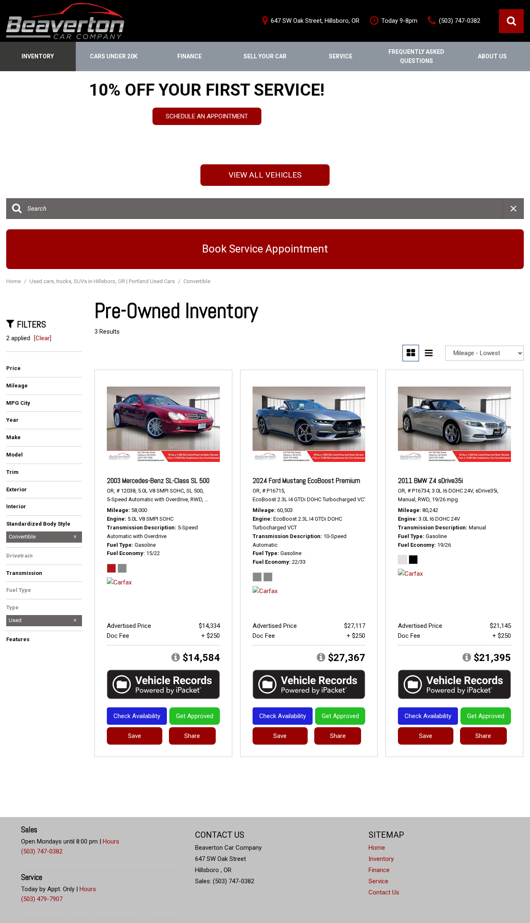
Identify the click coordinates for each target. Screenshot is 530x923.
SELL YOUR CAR (265, 123)
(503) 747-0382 (42, 851)
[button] (511, 21)
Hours (111, 841)
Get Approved (194, 716)
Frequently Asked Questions (416, 56)
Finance (189, 56)
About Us (492, 56)
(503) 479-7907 (42, 899)
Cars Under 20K (113, 56)
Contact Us (384, 892)
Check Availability (136, 716)
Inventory (38, 56)
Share (192, 736)
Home (14, 281)
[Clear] (42, 338)
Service (340, 56)
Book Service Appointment (265, 249)
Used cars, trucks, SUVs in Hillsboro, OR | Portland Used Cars (102, 281)
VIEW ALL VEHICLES (265, 175)
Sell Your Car (265, 56)
